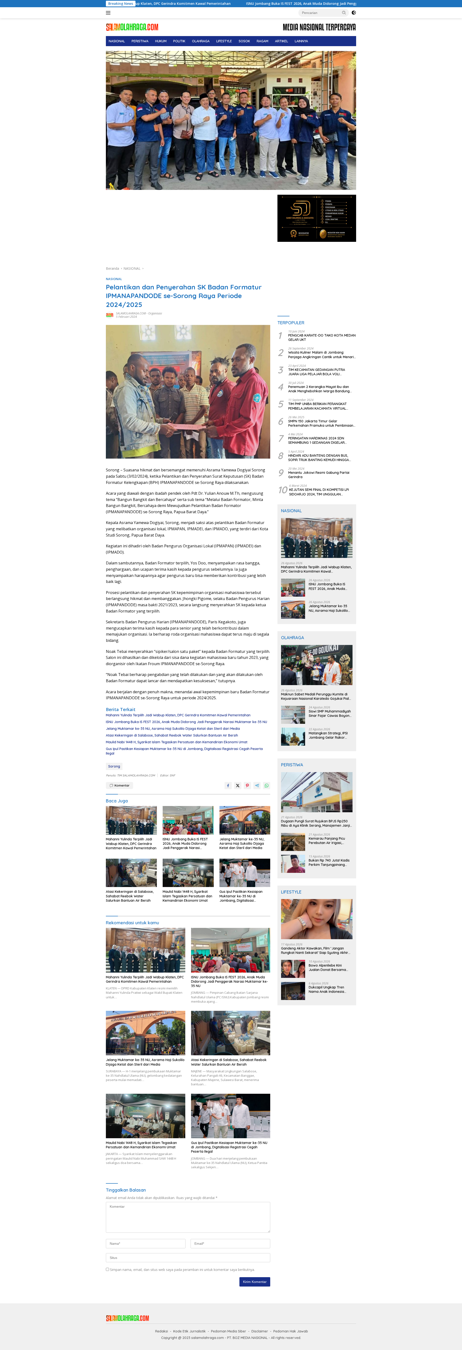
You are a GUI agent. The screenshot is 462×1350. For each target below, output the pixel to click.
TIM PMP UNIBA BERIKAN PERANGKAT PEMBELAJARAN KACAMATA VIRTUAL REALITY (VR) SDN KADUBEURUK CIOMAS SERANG (320, 406)
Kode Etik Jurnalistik (189, 1331)
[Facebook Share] (228, 785)
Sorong (114, 766)
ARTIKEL (281, 41)
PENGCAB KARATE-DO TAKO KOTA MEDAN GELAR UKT (322, 337)
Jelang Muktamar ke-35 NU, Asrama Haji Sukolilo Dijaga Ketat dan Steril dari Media (173, 728)
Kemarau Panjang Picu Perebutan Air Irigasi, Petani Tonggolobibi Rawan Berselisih (327, 840)
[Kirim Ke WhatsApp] (266, 785)
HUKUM (161, 41)
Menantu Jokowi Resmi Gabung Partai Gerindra (318, 474)
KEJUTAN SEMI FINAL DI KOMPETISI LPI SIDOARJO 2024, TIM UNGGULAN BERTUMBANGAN (319, 492)
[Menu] (109, 13)
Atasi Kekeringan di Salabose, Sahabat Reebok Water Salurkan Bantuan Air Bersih (172, 735)
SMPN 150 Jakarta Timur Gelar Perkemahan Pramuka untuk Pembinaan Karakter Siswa (320, 423)
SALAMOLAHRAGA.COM (131, 313)
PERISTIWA (140, 41)
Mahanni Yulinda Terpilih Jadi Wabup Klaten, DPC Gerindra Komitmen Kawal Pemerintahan (178, 715)
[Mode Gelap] (353, 13)
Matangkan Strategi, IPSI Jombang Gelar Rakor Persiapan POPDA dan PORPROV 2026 (328, 735)
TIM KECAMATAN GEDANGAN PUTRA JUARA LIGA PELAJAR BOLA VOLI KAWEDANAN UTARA (316, 372)
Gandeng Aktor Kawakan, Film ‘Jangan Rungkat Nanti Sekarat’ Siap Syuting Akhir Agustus (314, 950)
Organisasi (155, 313)
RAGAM (262, 41)
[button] (344, 12)
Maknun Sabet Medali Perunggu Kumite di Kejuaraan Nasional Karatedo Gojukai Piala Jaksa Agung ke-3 (316, 696)
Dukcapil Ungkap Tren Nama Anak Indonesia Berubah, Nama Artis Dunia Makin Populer (330, 989)
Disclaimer (259, 1331)
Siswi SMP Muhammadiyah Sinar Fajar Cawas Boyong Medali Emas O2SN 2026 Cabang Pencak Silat (330, 713)
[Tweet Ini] (237, 785)
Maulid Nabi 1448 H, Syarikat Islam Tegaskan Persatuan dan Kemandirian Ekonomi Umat (176, 742)
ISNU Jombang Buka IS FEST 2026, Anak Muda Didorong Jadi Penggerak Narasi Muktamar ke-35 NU (245, 3)
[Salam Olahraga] (132, 27)
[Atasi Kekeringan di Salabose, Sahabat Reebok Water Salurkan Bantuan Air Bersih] (131, 873)
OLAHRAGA (201, 41)
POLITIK (179, 41)
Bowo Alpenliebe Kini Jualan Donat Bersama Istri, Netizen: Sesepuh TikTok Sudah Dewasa (327, 967)
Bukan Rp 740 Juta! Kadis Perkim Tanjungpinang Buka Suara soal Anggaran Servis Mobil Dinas (330, 862)
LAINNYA (301, 41)
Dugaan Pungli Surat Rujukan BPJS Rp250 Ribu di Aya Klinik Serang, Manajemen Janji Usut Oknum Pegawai (315, 823)
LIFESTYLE (224, 41)
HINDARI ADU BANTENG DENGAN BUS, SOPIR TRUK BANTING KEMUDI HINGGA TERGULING (318, 457)
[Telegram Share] (257, 785)
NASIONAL (117, 41)
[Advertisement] (188, 230)
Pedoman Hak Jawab (290, 1331)
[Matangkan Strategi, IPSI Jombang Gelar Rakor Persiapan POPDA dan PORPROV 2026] (293, 737)
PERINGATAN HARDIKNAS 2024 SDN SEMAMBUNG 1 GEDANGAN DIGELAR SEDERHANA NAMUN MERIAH (316, 440)
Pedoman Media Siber (228, 1331)
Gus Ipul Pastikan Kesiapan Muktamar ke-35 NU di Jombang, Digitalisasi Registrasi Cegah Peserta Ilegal (184, 751)
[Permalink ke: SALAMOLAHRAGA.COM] (110, 314)
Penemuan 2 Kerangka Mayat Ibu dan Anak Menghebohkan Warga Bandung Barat (319, 389)
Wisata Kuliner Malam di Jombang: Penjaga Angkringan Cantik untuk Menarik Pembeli (322, 354)
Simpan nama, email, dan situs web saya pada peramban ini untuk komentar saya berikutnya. (182, 1269)
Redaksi (161, 1331)
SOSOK (244, 41)
